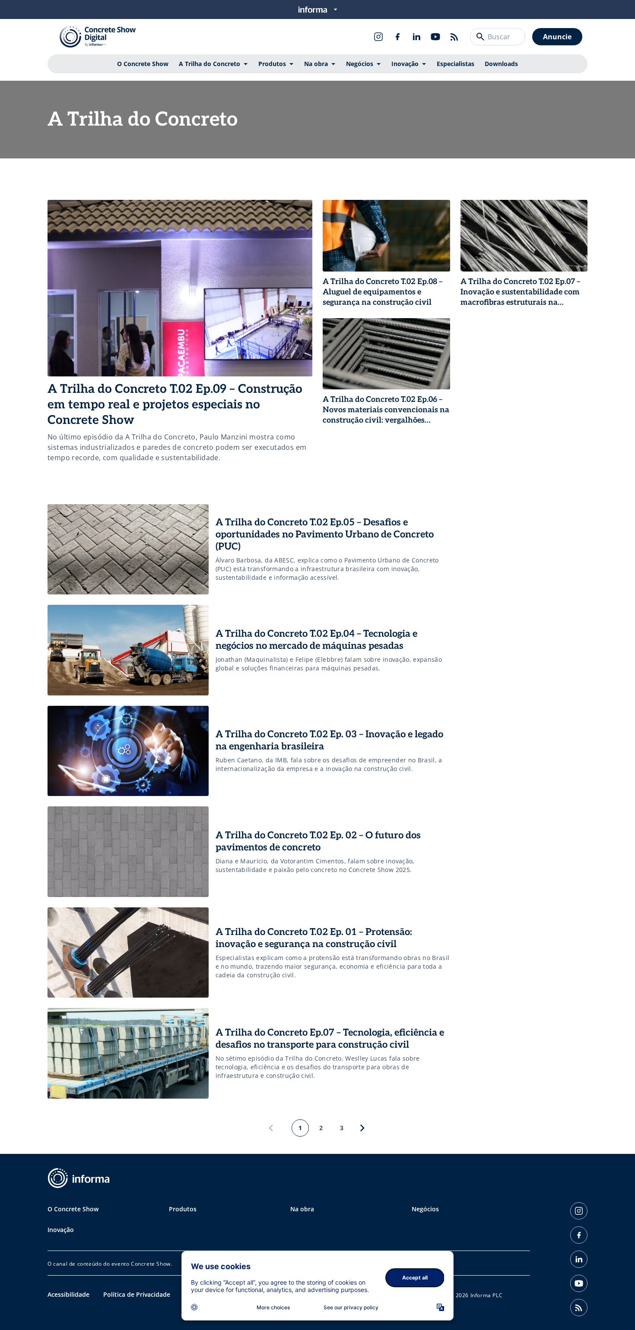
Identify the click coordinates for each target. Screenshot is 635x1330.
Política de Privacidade (136, 1294)
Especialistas (455, 64)
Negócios (359, 64)
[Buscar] (480, 37)
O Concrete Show (142, 64)
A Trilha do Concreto (209, 64)
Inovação (405, 64)
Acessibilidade (68, 1294)
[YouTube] (435, 36)
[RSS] (454, 36)
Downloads (501, 64)
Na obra (316, 64)
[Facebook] (397, 36)
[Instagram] (378, 36)
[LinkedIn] (416, 36)
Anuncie (557, 36)
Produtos (272, 64)
